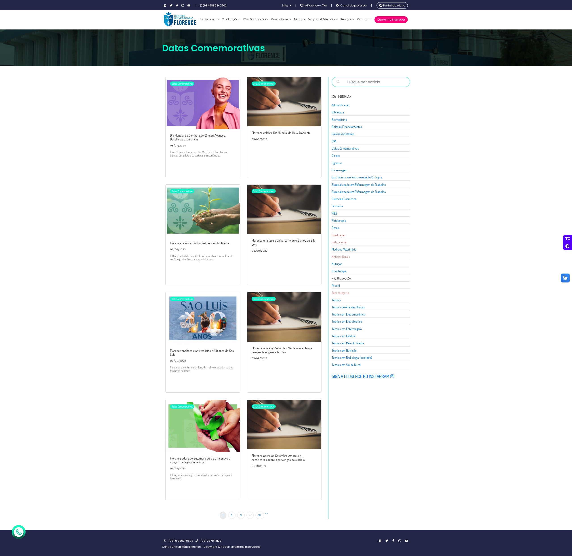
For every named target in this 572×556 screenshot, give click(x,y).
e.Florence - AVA (315, 5)
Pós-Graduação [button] (254, 19)
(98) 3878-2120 (210, 541)
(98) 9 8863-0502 (180, 541)
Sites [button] (285, 5)
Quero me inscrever (391, 19)
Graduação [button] (230, 19)
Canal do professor (353, 5)
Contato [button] (363, 19)
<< (266, 513)
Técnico (299, 19)
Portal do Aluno (394, 5)
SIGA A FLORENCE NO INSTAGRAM (361, 376)
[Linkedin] (165, 5)
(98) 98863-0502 (214, 5)
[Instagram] (183, 5)
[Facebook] (177, 5)
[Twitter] (171, 5)
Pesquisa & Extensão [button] (321, 19)
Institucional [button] (208, 19)
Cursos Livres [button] (280, 19)
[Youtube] (189, 5)
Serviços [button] (346, 19)
